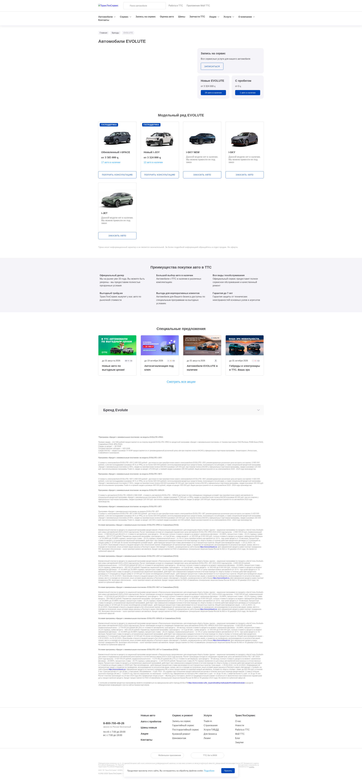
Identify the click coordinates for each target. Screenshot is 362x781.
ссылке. (251, 766)
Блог (237, 738)
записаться (212, 66)
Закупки (239, 742)
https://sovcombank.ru (221, 578)
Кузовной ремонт (181, 734)
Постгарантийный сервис (185, 729)
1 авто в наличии (248, 92)
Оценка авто (167, 16)
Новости (239, 725)
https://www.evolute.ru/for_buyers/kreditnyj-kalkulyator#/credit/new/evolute (216, 683)
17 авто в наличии (110, 162)
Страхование (211, 725)
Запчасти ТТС (197, 16)
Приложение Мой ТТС (198, 5)
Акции (144, 733)
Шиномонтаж (179, 738)
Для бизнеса (210, 734)
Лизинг (207, 738)
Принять (228, 771)
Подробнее (209, 771)
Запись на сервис (146, 16)
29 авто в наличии (213, 92)
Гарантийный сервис (183, 725)
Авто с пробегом (151, 721)
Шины (181, 16)
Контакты (103, 20)
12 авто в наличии (153, 162)
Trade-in (208, 721)
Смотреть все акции (181, 381)
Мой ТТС (240, 734)
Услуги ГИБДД (211, 729)
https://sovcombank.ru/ (208, 547)
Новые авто (148, 715)
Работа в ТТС (176, 5)
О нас (238, 721)
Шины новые (149, 727)
